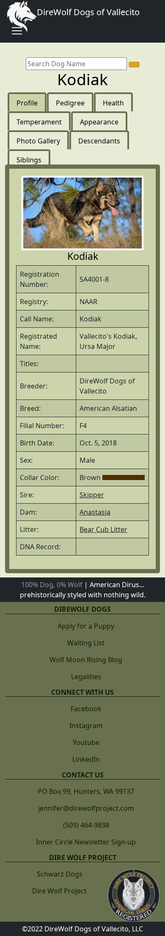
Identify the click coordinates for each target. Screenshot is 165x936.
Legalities (86, 676)
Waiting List (85, 642)
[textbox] (76, 63)
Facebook (86, 708)
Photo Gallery (38, 141)
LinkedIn (86, 759)
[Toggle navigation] (17, 30)
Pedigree (70, 103)
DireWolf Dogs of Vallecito (88, 12)
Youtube (86, 742)
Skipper (92, 494)
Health (113, 103)
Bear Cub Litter (103, 529)
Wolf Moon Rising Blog (86, 659)
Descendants (99, 141)
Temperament (39, 122)
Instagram (86, 725)
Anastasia (95, 512)
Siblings (28, 160)
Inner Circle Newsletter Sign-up (86, 842)
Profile (27, 103)
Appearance (99, 122)
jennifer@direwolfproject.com (86, 808)
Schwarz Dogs (59, 874)
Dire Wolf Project (59, 891)
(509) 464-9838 (86, 825)
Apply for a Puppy (86, 626)
